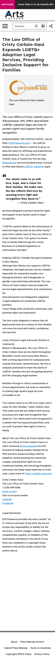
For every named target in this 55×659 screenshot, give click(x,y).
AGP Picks (7, 4)
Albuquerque (9, 162)
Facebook (7, 503)
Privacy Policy (42, 654)
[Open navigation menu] (5, 26)
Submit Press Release (16, 648)
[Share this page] (51, 26)
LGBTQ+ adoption (34, 166)
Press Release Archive (32, 641)
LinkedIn (7, 499)
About (14, 641)
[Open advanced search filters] (43, 26)
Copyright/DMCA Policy (18, 654)
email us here (9, 491)
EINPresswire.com (19, 143)
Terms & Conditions (40, 648)
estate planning (28, 446)
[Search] (36, 26)
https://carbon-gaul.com (38, 473)
